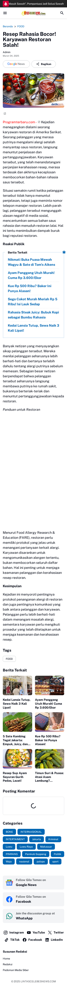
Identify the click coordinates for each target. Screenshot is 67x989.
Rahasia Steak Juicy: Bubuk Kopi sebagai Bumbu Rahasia (33, 314)
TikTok (15, 939)
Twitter (59, 932)
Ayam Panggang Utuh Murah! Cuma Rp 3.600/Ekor (31, 275)
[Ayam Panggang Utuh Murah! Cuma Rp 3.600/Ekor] (49, 685)
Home (6, 958)
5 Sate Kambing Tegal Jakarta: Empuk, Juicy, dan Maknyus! (15, 740)
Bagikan (46, 64)
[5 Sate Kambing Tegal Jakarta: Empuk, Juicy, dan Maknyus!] (17, 722)
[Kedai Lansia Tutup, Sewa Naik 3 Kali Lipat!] (17, 685)
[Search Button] (62, 13)
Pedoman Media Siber (16, 970)
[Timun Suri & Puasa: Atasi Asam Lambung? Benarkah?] (49, 759)
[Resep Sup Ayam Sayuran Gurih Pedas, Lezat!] (17, 759)
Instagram (16, 932)
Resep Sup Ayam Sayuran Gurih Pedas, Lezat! (15, 777)
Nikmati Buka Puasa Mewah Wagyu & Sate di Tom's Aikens (31, 262)
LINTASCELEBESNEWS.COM (38, 981)
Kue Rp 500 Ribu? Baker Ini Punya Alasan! (29, 288)
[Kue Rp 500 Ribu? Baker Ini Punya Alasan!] (49, 722)
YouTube (39, 932)
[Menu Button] (5, 13)
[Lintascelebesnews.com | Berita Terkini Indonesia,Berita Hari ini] (33, 13)
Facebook (35, 939)
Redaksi (7, 964)
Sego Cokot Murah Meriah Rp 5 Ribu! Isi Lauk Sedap (32, 301)
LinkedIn (57, 939)
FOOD (9, 658)
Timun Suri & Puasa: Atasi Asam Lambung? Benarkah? (49, 777)
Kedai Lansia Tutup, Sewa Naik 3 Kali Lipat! (33, 327)
